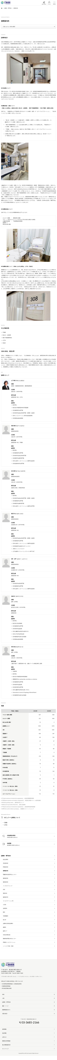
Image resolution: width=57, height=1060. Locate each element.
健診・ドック (5, 1005)
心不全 (5, 824)
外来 (3, 994)
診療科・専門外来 (6, 1002)
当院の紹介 (4, 1013)
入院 (3, 998)
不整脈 (5, 822)
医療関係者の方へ (6, 1009)
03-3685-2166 (30, 1022)
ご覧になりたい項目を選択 (9, 26)
